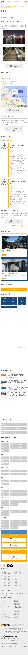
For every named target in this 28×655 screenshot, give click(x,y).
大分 (20, 585)
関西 (5, 304)
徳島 (5, 583)
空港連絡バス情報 (18, 607)
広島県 (2, 501)
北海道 (4, 298)
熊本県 (2, 524)
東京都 (2, 457)
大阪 (5, 581)
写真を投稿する (15, 66)
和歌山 (24, 581)
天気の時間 (16, 614)
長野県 (20, 471)
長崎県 (20, 521)
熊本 (16, 585)
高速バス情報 (17, 606)
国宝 (16, 424)
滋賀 (20, 581)
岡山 (5, 582)
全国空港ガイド (17, 609)
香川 (9, 583)
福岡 (5, 585)
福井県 (20, 474)
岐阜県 (20, 481)
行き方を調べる (15, 110)
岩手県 (20, 444)
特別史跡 (3, 432)
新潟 (12, 576)
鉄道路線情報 (17, 603)
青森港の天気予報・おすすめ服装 (15, 129)
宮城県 (2, 447)
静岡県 (11, 481)
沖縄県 (11, 527)
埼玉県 (2, 460)
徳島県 (2, 511)
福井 (12, 578)
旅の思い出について (6, 640)
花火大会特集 (3, 614)
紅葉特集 (2, 619)
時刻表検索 (3, 601)
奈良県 (11, 494)
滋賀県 (2, 494)
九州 (5, 306)
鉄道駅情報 (16, 601)
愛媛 (12, 583)
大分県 (11, 524)
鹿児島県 (3, 527)
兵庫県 (20, 491)
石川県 (11, 474)
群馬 (2, 575)
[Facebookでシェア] (8, 565)
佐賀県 (11, 521)
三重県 (2, 484)
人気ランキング (12, 593)
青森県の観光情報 (15, 6)
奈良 (16, 581)
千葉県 (20, 457)
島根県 (2, 504)
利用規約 (13, 640)
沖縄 (13, 306)
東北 (13, 298)
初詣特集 (2, 620)
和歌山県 (21, 494)
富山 (5, 578)
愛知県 (2, 481)
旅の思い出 (2, 6)
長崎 (12, 585)
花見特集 (2, 613)
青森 (4, 83)
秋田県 (11, 447)
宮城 (12, 572)
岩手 (9, 572)
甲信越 (4, 301)
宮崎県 (20, 524)
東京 (5, 573)
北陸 (13, 301)
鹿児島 (2, 586)
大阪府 (11, 491)
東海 (22, 301)
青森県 (11, 444)
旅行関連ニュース (4, 593)
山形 (20, 572)
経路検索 (2, 603)
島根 (16, 582)
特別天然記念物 (5, 428)
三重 (16, 579)
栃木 (23, 573)
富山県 (2, 474)
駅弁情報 (16, 616)
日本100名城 (18, 428)
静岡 (9, 579)
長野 (9, 576)
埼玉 (16, 573)
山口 (20, 582)
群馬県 (2, 463)
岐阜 (12, 579)
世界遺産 (3, 424)
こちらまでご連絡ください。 (21, 226)
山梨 (5, 576)
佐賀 (9, 585)
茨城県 (11, 460)
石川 (9, 578)
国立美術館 (17, 432)
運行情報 (2, 604)
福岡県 (2, 521)
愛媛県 (20, 511)
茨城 (20, 573)
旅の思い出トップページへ (14, 531)
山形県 (20, 447)
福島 (23, 572)
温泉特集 (2, 621)
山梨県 (11, 471)
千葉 (12, 573)
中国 (13, 304)
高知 (16, 583)
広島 (9, 582)
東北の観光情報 (8, 6)
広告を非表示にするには (22, 347)
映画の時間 (16, 613)
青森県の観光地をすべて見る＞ (14, 289)
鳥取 (12, 582)
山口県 (11, 504)
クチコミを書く (15, 221)
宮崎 (23, 585)
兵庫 (9, 581)
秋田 (16, 572)
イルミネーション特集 (5, 617)
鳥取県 (20, 501)
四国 (22, 304)
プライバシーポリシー (21, 640)
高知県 (2, 514)
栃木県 (20, 460)
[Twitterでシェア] (11, 565)
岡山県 (11, 501)
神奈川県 (12, 457)
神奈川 (9, 573)
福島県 (2, 450)
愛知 (5, 579)
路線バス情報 (17, 604)
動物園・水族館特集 (5, 616)
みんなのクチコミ (21, 593)
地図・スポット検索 (5, 606)
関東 (22, 298)
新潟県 (2, 471)
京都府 (2, 491)
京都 (12, 581)
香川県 (11, 511)
